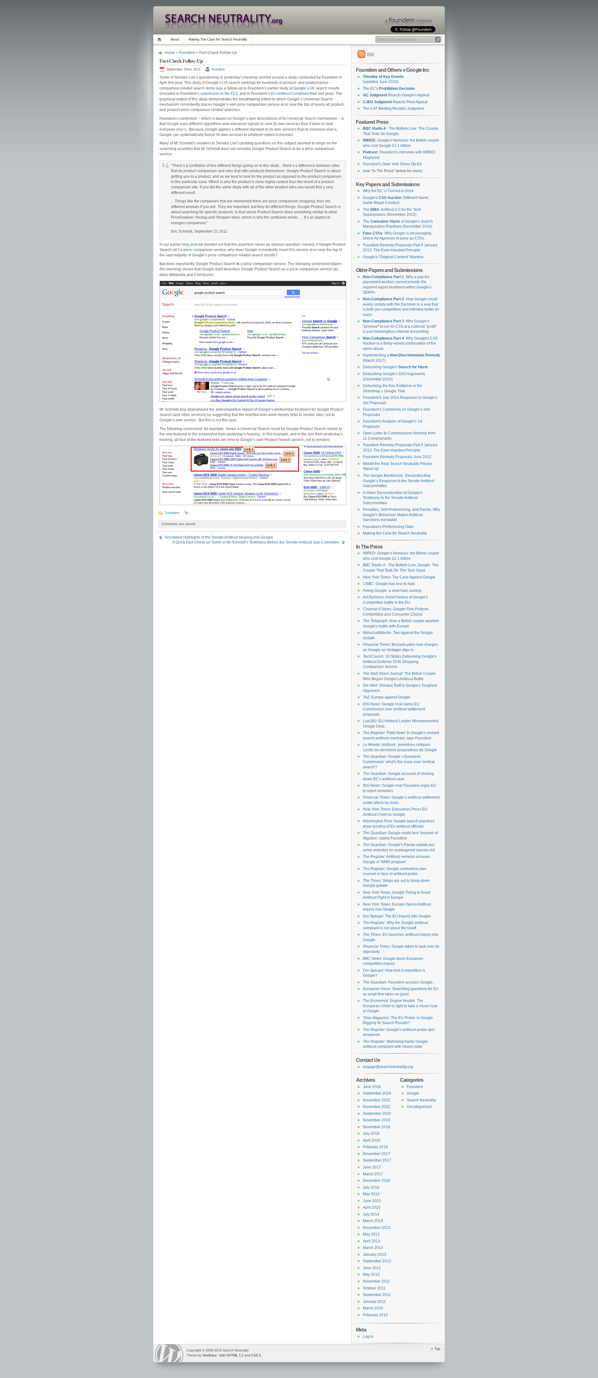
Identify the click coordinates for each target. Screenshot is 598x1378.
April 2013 (371, 1241)
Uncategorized (419, 1107)
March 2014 (373, 1221)
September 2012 (377, 1261)
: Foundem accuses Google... (399, 982)
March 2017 (373, 1174)
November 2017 (376, 1154)
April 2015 (371, 1207)
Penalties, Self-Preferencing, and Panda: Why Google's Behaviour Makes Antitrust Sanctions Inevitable (401, 514)
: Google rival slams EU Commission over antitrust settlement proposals (394, 709)
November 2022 (376, 1100)
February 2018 (375, 1147)
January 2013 (374, 1254)
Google (413, 1093)
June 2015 (372, 1201)
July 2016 (371, 1187)
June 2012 (372, 1268)
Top (437, 1349)
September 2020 (377, 1113)
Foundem (187, 53)
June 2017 (372, 1167)
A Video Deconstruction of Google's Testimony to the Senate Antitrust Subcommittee (392, 498)
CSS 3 (256, 1355)
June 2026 (372, 1087)
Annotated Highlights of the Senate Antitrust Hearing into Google (219, 537)
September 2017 (377, 1160)
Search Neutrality (421, 1100)
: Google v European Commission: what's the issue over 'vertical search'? (399, 761)
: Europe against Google (387, 697)
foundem (218, 69)
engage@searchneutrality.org (388, 1067)
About (174, 39)
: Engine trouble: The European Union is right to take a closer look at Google (400, 1005)
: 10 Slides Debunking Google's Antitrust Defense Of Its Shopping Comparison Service (400, 661)
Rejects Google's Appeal (396, 95)
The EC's (389, 88)
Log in (368, 1336)
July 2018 (371, 1133)
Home (160, 39)
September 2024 (377, 1093)
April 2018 (371, 1140)
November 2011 (376, 1281)
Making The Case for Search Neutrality (217, 39)
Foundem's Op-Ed (392, 164)
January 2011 (374, 1301)
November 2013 (376, 1228)
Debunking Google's (395, 367)
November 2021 (376, 1107)
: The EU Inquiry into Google (397, 916)
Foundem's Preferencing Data (388, 527)
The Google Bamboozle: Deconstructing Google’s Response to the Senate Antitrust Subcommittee (398, 480)
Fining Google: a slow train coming (392, 590)
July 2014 (371, 1214)
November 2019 (376, 1120)
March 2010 (373, 1308)
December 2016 (376, 1180)
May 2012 (371, 1274)
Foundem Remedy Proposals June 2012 (397, 457)
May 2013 (371, 1234)
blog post (189, 244)
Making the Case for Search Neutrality (395, 533)
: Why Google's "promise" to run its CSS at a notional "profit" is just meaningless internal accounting (400, 326)
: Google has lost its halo (389, 584)
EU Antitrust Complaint (290, 93)
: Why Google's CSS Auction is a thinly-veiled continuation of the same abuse (400, 343)
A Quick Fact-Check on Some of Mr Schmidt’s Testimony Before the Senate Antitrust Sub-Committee (255, 542)
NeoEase (210, 1355)
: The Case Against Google (399, 577)
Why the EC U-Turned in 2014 (388, 191)
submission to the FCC (219, 93)
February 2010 (375, 1315)
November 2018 (376, 1127)
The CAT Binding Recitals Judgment (393, 108)
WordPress (169, 1353)
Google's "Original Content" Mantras (393, 257)
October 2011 (374, 1288)
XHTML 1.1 (235, 1355)
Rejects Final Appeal (395, 102)
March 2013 (373, 1247)
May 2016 (371, 1194)
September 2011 (377, 1295)
